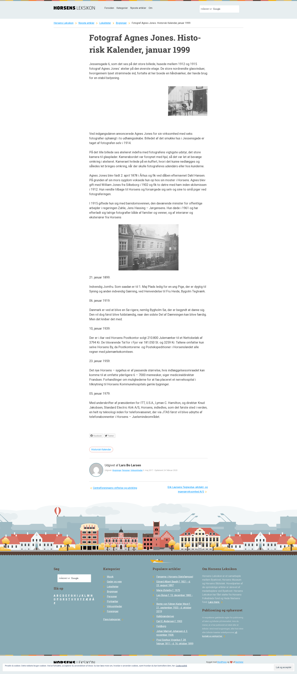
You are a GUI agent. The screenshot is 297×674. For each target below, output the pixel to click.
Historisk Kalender (101, 449)
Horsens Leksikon (63, 23)
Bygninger (121, 23)
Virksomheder (137, 470)
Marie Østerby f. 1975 (168, 590)
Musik (110, 576)
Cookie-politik (181, 666)
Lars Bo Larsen (130, 465)
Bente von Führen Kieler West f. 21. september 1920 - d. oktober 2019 (173, 607)
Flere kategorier (113, 619)
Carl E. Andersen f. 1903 (169, 621)
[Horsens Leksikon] (74, 8)
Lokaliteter (105, 23)
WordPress (222, 662)
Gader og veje (114, 581)
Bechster (239, 662)
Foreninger (112, 611)
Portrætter (112, 601)
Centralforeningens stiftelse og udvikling (115, 488)
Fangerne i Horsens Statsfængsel (174, 576)
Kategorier (122, 8)
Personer (126, 470)
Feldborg (161, 626)
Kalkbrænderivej (165, 616)
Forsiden (109, 8)
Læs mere (216, 602)
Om (150, 8)
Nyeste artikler (138, 8)
